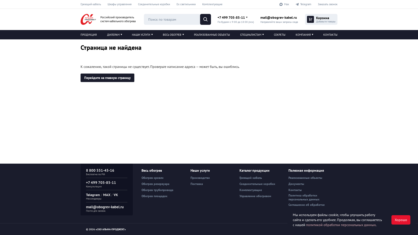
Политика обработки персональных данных (303, 197)
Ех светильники (186, 4)
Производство (200, 178)
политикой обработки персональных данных (341, 225)
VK (116, 195)
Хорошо (401, 220)
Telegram (93, 195)
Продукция (89, 35)
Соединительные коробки (154, 4)
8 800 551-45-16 (100, 170)
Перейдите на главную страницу (107, 78)
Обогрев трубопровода (157, 190)
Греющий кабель (91, 4)
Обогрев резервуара (155, 184)
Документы (296, 184)
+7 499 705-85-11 (231, 17)
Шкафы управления (119, 4)
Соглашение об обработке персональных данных (306, 207)
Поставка (196, 184)
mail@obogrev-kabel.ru (278, 17)
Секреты (279, 35)
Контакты (330, 35)
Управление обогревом (255, 196)
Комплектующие (212, 4)
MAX (106, 195)
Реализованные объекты (212, 35)
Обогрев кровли (152, 178)
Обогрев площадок (154, 196)
